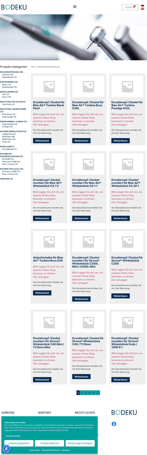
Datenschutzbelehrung (51, 450)
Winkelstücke (7, 77)
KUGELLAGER (5, 146)
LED (3, 94)
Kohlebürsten (7, 87)
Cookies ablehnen (49, 443)
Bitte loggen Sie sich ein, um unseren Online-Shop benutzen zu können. (48, 118)
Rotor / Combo (8, 164)
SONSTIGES (5, 179)
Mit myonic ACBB (9, 161)
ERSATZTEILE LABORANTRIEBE (13, 109)
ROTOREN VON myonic (9, 169)
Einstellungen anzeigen (80, 443)
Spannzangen (7, 117)
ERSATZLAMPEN (7, 92)
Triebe (4, 142)
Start (33, 67)
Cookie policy (34, 450)
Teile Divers (7, 104)
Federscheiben (8, 124)
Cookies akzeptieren (19, 443)
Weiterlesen (42, 140)
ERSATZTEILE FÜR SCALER (11, 102)
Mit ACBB (6, 159)
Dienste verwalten (13, 436)
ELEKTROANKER (7, 82)
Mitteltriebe (7, 139)
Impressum (65, 450)
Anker (4, 84)
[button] (74, 6)
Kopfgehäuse (7, 134)
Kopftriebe (6, 136)
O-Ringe (5, 127)
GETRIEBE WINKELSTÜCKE (11, 131)
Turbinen (5, 74)
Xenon (4, 97)
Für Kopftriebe (8, 149)
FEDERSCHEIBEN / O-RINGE (11, 121)
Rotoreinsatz (7, 114)
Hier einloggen (41, 124)
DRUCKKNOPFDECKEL (9, 72)
